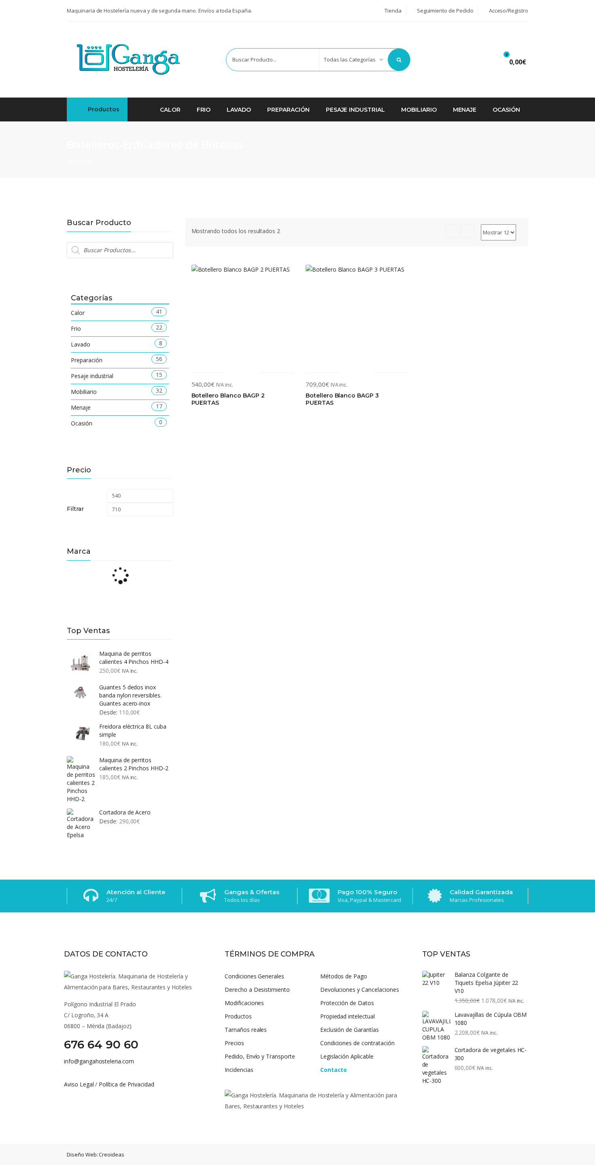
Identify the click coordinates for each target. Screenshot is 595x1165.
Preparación (288, 109)
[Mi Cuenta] (479, 60)
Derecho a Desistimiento (257, 989)
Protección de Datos (347, 1003)
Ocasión (506, 109)
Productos (102, 109)
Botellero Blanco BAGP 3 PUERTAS (342, 399)
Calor (170, 109)
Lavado (239, 109)
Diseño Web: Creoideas (95, 1154)
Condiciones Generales (254, 976)
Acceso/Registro (508, 10)
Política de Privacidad (126, 1084)
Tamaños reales (246, 1029)
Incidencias (239, 1070)
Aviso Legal (79, 1084)
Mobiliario (419, 109)
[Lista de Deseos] (456, 60)
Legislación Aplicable (347, 1056)
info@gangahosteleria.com (99, 1061)
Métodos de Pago (343, 976)
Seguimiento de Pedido (445, 10)
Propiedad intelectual (347, 1016)
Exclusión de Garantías (349, 1029)
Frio (204, 109)
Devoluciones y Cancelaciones (359, 989)
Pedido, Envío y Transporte (260, 1056)
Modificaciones (244, 1003)
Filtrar (75, 508)
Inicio (73, 161)
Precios (234, 1043)
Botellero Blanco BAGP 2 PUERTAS (228, 399)
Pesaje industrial (355, 109)
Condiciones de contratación (357, 1043)
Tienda (392, 10)
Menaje (465, 109)
